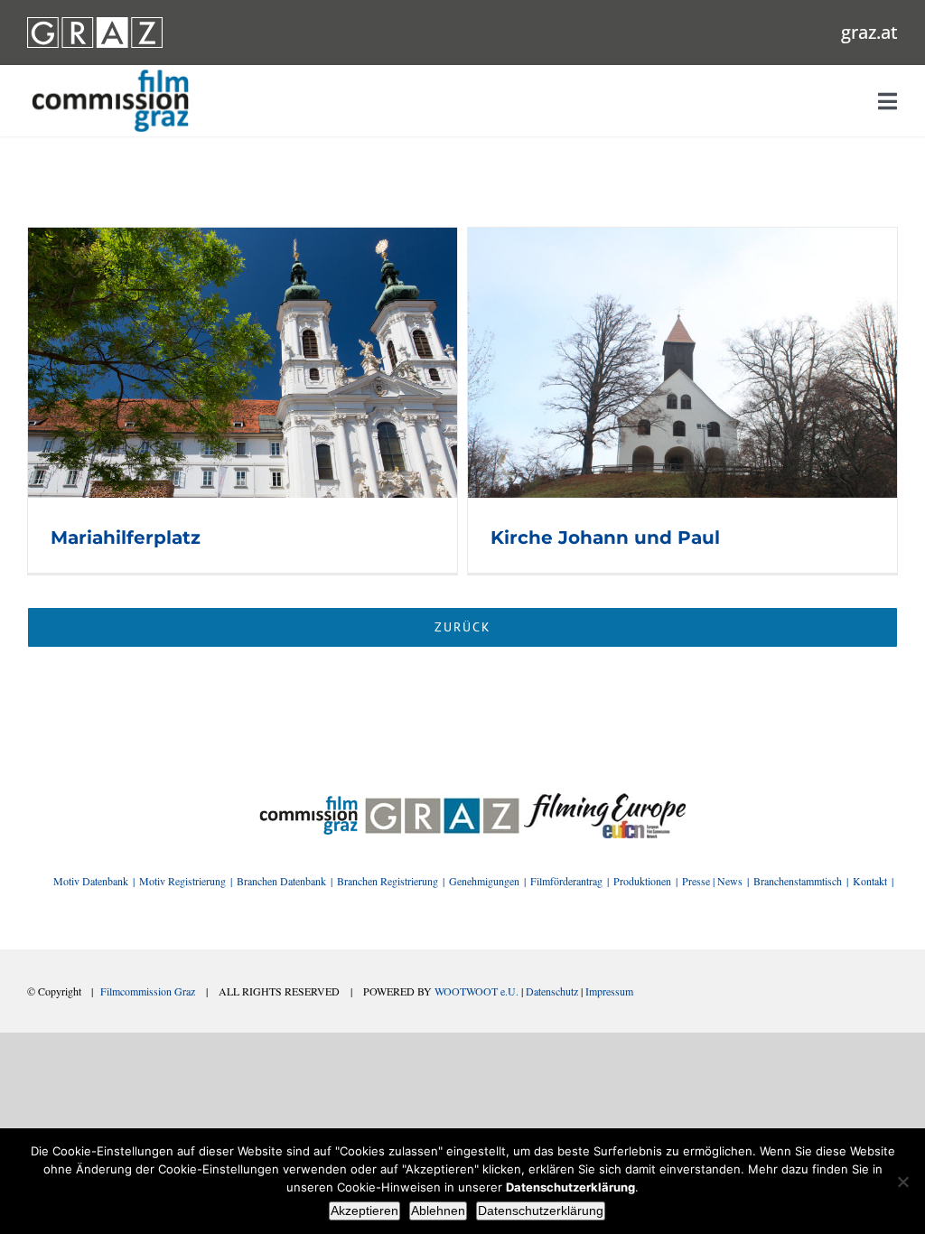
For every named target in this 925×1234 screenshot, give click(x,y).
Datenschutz (552, 991)
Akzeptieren (364, 1210)
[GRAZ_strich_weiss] (95, 23)
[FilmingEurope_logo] (308, 799)
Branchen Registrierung (387, 881)
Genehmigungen (484, 881)
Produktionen (642, 881)
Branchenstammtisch (797, 881)
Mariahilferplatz (126, 537)
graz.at (869, 32)
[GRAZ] (442, 799)
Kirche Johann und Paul (605, 537)
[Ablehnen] (902, 1182)
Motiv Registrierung (182, 881)
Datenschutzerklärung (540, 1210)
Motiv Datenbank (90, 881)
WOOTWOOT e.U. (476, 991)
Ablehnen (438, 1210)
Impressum (609, 991)
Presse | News (712, 881)
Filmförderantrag (566, 881)
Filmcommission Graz (147, 991)
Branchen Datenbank (281, 881)
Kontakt (870, 881)
